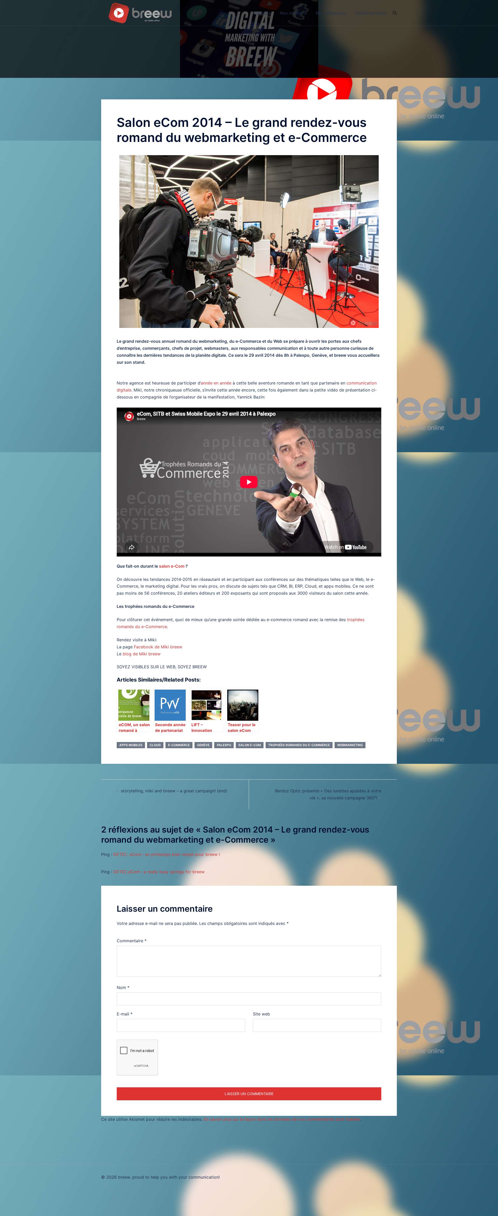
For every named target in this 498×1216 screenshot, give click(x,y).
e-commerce (179, 745)
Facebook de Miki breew (158, 646)
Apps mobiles (130, 745)
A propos (262, 13)
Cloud (155, 745)
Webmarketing (350, 745)
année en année (216, 383)
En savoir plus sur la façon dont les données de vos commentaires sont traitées (282, 1119)
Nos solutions (293, 13)
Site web (261, 1013)
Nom (123, 987)
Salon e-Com (249, 745)
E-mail (125, 1013)
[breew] (140, 12)
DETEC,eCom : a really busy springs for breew (159, 871)
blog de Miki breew (142, 653)
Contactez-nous (370, 13)
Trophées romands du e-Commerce (299, 745)
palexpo (224, 745)
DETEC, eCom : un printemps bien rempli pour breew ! (166, 854)
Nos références (330, 13)
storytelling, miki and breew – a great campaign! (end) (174, 790)
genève (203, 745)
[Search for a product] (395, 13)
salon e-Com (171, 566)
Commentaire (132, 940)
